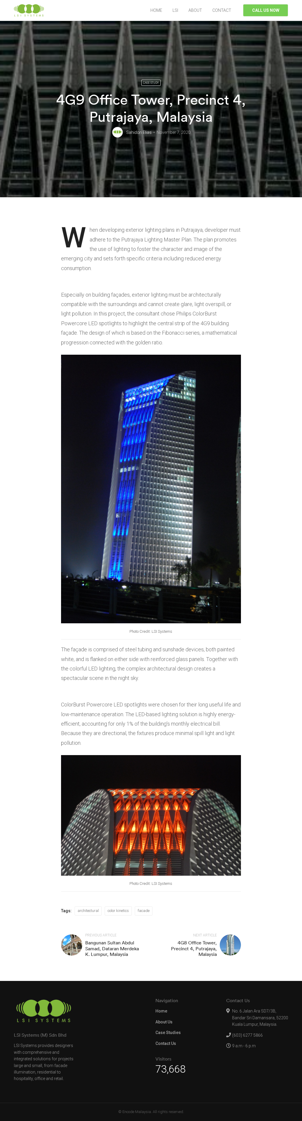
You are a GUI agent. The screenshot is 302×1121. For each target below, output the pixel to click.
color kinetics (118, 910)
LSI (175, 10)
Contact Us (165, 1043)
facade (144, 910)
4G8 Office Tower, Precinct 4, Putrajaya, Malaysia (194, 948)
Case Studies (168, 1032)
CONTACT (221, 10)
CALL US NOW (265, 10)
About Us (164, 1022)
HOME (156, 10)
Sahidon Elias (139, 132)
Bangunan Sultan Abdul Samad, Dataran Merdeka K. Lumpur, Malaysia (112, 948)
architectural (88, 910)
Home (161, 1011)
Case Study (151, 82)
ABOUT (195, 10)
